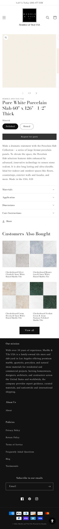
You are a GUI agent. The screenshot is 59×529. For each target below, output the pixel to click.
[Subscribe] (49, 486)
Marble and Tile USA (25, 524)
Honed (26, 126)
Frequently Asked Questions (20, 452)
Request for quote (29, 137)
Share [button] (9, 221)
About (9, 410)
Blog (8, 459)
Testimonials (12, 466)
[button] (4, 17)
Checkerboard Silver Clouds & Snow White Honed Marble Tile (15, 274)
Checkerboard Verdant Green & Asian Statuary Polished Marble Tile (42, 316)
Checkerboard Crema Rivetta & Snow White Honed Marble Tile (15, 315)
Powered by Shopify (40, 524)
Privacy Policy (13, 430)
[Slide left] (23, 93)
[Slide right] (36, 93)
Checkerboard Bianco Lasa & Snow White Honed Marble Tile (42, 274)
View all (29, 330)
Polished (10, 126)
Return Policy (12, 438)
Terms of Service (14, 445)
